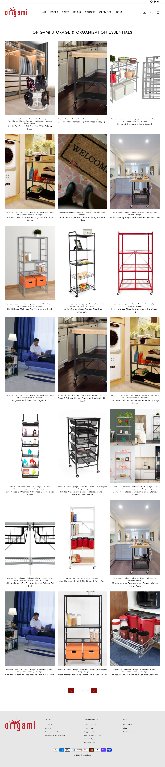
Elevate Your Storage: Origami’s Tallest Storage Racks (135, 493)
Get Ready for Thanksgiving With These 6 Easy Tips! (82, 121)
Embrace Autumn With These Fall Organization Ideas (82, 219)
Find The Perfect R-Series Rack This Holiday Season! (30, 674)
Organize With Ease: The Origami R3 (30, 400)
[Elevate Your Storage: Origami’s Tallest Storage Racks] (135, 446)
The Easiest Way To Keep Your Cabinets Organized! (135, 674)
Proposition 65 (89, 742)
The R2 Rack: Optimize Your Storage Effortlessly (30, 308)
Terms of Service (90, 725)
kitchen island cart (26, 121)
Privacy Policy (89, 728)
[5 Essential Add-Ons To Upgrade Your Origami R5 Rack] (30, 537)
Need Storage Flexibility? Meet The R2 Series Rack (82, 674)
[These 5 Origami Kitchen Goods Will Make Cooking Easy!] (82, 354)
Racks (54, 12)
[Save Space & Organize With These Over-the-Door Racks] (30, 446)
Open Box (105, 12)
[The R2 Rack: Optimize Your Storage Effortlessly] (30, 263)
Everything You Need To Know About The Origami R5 (135, 310)
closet (37, 119)
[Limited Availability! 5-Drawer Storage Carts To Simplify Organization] (82, 446)
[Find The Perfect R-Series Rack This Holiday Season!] (30, 628)
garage (44, 119)
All (44, 12)
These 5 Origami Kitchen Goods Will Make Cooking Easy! (82, 400)
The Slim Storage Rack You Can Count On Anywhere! (82, 310)
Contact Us (49, 725)
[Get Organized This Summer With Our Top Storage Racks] (135, 354)
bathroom (21, 119)
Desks (77, 12)
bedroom (30, 119)
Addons (90, 12)
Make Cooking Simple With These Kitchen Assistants (135, 217)
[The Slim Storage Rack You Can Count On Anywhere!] (82, 263)
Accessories (11, 119)
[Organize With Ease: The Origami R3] (30, 354)
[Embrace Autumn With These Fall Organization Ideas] (82, 171)
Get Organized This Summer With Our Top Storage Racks (135, 402)
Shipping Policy (90, 732)
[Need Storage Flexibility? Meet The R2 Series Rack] (82, 628)
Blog (125, 728)
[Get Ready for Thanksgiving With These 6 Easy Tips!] (82, 78)
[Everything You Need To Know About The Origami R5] (135, 263)
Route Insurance (129, 732)
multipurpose (39, 121)
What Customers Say (52, 732)
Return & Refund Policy (92, 735)
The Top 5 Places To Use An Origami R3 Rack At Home (30, 219)
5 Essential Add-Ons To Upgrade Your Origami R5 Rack (30, 584)
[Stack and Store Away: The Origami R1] (135, 78)
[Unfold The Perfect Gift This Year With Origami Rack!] (30, 78)
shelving (49, 121)
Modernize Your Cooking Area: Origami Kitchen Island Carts (135, 584)
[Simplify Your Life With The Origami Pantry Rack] (82, 537)
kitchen (15, 121)
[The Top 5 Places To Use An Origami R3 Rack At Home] (30, 171)
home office (146, 119)
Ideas (119, 12)
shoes (26, 123)
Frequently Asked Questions (55, 735)
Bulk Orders (127, 725)
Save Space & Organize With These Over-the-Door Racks (30, 493)
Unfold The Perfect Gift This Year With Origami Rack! (30, 127)
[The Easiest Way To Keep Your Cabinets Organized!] (135, 628)
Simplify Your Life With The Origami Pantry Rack (82, 581)
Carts (65, 12)
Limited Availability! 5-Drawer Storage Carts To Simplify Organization (82, 493)
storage (32, 123)
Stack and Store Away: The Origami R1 (135, 123)
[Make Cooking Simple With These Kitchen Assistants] (135, 171)
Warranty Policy (90, 739)
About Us (48, 728)
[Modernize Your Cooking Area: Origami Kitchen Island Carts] (135, 537)
